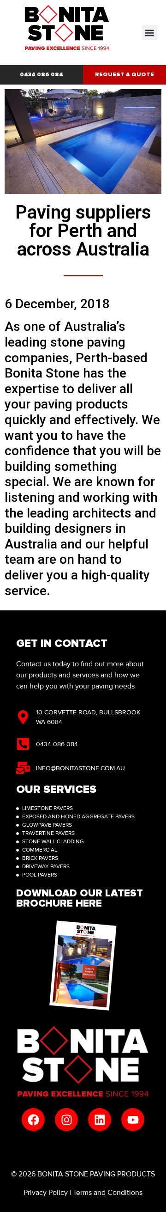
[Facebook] (33, 1119)
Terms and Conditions (107, 1192)
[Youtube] (132, 1119)
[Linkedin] (99, 1119)
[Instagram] (66, 1119)
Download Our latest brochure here (79, 898)
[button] (149, 32)
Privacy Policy (46, 1192)
